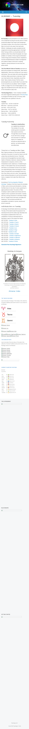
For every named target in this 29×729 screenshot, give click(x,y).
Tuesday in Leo (13, 228)
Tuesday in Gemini (14, 224)
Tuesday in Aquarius (14, 239)
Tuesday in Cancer (14, 226)
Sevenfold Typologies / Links (15, 726)
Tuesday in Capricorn (14, 237)
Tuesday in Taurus (14, 222)
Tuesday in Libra (12, 231)
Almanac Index (14, 291)
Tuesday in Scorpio (14, 233)
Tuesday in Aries (13, 220)
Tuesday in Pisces (13, 241)
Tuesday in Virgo (13, 230)
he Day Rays (24, 94)
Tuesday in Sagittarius (15, 235)
